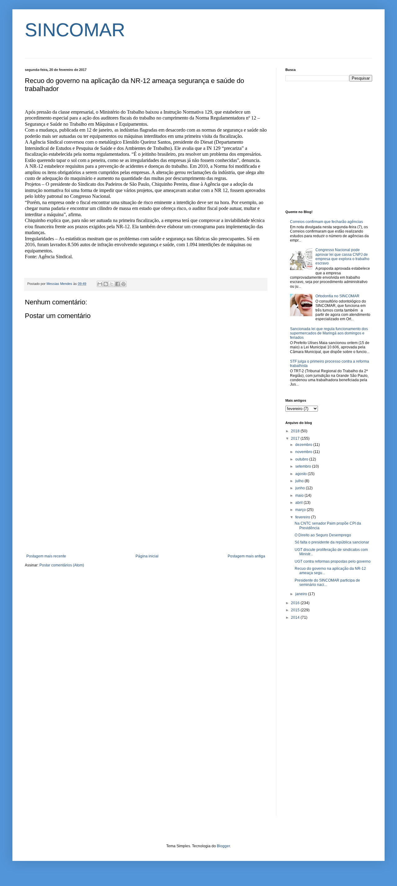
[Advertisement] (146, 503)
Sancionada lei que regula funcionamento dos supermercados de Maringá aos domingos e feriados (329, 333)
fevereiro (303, 517)
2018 (296, 431)
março (301, 510)
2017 (296, 438)
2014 (296, 617)
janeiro (301, 594)
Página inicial (147, 556)
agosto (301, 474)
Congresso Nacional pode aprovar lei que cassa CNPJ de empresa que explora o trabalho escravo (342, 256)
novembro (304, 452)
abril (299, 502)
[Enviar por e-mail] (100, 284)
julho (300, 481)
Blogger (223, 846)
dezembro (304, 445)
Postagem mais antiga (246, 556)
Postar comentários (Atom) (61, 565)
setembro (303, 466)
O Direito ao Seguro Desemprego (323, 535)
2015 (296, 610)
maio (300, 495)
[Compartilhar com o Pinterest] (123, 284)
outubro (302, 459)
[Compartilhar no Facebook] (117, 284)
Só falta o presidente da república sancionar (332, 542)
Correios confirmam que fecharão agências (326, 222)
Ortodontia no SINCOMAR (337, 296)
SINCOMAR (75, 30)
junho (300, 488)
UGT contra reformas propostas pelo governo (333, 561)
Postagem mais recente (46, 556)
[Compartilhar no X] (112, 284)
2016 (296, 603)
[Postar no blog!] (106, 284)
